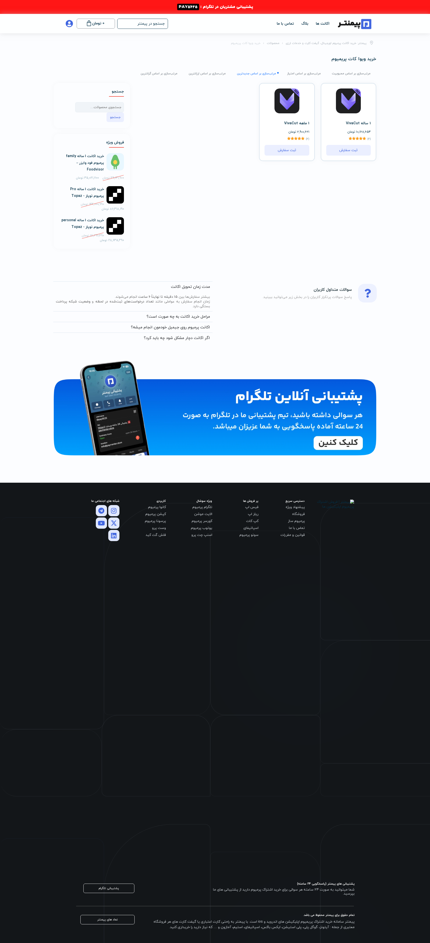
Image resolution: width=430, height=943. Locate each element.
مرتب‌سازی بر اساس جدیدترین (256, 74)
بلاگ (304, 23)
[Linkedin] (113, 535)
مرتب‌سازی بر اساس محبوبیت (351, 74)
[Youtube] (101, 523)
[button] (142, 24)
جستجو (115, 117)
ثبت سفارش (348, 150)
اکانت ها (322, 23)
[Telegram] (101, 510)
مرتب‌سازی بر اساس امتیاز (304, 74)
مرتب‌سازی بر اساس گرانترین (159, 74)
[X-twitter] (113, 523)
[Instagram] (113, 510)
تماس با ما (285, 23)
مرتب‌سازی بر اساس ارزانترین (207, 74)
